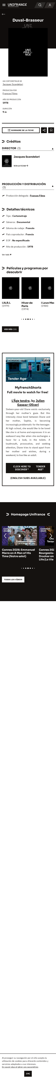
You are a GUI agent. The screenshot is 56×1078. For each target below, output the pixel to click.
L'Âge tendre (21, 401)
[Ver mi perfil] (49, 5)
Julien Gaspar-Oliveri (31, 403)
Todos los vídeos (13, 579)
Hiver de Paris (27, 304)
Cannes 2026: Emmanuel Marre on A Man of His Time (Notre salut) (18, 553)
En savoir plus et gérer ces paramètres (20, 1067)
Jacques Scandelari (13, 84)
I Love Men (48, 302)
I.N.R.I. (6, 302)
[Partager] (44, 130)
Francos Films (10, 93)
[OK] (28, 1073)
